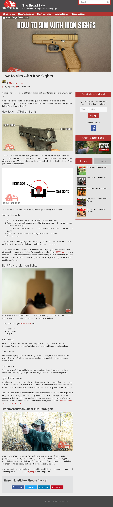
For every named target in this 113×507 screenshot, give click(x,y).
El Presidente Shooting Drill (97, 167)
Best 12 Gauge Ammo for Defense (96, 210)
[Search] (108, 2)
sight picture (26, 324)
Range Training (26, 14)
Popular (103, 161)
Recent (84, 161)
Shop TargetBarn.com (16, 17)
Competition (61, 14)
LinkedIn (44, 487)
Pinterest (58, 487)
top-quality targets (28, 472)
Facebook (19, 487)
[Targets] (10, 8)
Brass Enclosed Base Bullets (97, 188)
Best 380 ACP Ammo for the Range (97, 200)
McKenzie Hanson (16, 83)
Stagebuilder (78, 14)
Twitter (30, 487)
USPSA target (61, 252)
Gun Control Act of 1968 (96, 178)
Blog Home (9, 14)
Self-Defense (44, 14)
